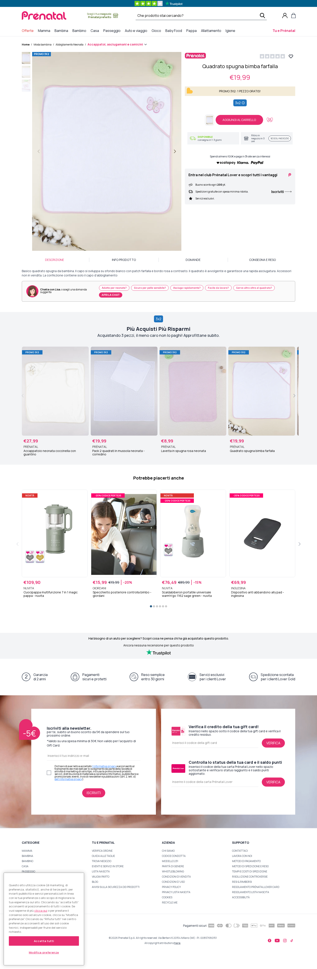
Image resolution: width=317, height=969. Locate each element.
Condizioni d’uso (173, 882)
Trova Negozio (101, 861)
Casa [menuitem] (96, 30)
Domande (193, 260)
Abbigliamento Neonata (69, 44)
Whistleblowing (173, 871)
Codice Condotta (174, 856)
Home (26, 44)
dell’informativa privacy (68, 779)
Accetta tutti (44, 941)
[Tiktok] (291, 940)
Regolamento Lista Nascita (250, 892)
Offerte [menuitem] (28, 30)
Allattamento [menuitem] (212, 30)
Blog (95, 882)
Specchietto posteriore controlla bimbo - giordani (122, 594)
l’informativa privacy (104, 766)
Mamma (27, 851)
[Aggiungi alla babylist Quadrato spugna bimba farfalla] (270, 120)
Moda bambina (43, 44)
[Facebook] (269, 940)
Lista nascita (101, 871)
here (177, 943)
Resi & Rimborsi (242, 882)
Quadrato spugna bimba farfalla (252, 451)
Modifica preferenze (44, 952)
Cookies (167, 897)
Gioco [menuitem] (157, 30)
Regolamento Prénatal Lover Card (255, 887)
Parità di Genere (173, 866)
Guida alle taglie (103, 856)
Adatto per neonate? (114, 287)
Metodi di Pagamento (246, 861)
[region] (43, 919)
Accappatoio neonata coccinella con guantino (50, 452)
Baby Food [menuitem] (174, 30)
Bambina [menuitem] (62, 30)
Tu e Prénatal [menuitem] (285, 30)
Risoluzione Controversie (250, 876)
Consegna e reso (262, 260)
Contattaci (240, 851)
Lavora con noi (242, 856)
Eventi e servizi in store (108, 866)
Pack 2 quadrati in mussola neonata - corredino (118, 452)
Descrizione (54, 260)
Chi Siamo (168, 851)
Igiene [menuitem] (231, 30)
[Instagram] (285, 940)
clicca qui (40, 911)
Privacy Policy (171, 887)
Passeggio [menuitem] (112, 30)
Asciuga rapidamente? (187, 287)
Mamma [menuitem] (45, 30)
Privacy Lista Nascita (176, 892)
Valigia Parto (100, 876)
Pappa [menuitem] (192, 30)
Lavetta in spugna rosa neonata (183, 451)
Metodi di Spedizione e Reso (250, 866)
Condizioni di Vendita (176, 876)
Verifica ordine (102, 851)
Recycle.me (169, 902)
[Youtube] (277, 940)
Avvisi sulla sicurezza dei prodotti (116, 887)
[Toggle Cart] (293, 15)
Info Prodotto (124, 260)
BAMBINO (27, 861)
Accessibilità (241, 897)
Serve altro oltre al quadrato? (254, 287)
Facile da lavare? (218, 287)
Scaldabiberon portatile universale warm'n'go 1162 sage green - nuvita (187, 594)
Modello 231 (170, 861)
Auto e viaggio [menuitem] (137, 30)
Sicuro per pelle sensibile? (150, 287)
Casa (25, 866)
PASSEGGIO (28, 871)
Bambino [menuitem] (80, 30)
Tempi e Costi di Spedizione (249, 871)
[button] (26, 59)
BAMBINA (27, 856)
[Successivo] (175, 151)
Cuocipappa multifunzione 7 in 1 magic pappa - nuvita (51, 594)
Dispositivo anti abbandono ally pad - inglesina (257, 594)
